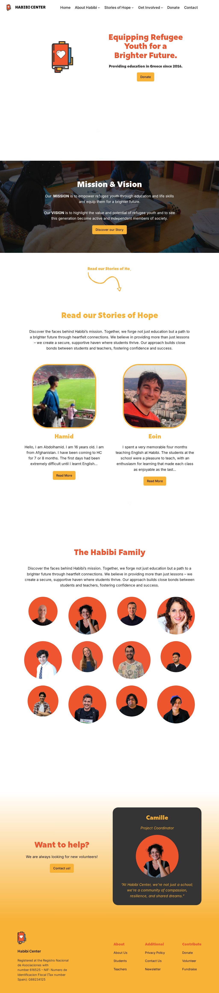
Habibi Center (30, 7)
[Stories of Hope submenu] (133, 7)
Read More (64, 475)
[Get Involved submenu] (162, 7)
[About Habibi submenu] (99, 7)
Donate (145, 77)
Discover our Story (109, 229)
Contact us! (61, 868)
